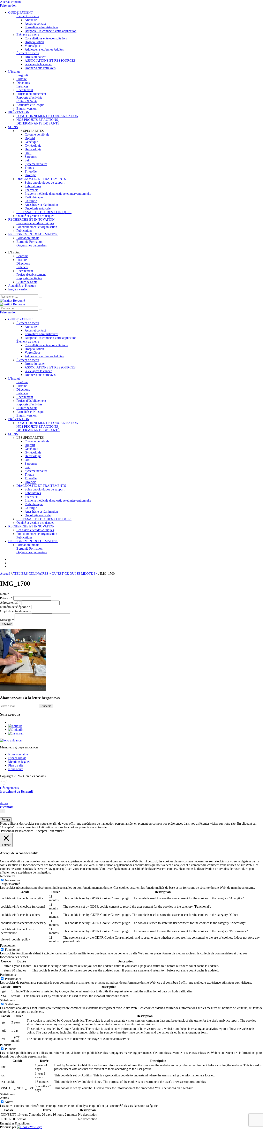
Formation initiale (27, 238)
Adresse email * (10, 602)
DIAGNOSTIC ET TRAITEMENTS (41, 179)
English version (26, 108)
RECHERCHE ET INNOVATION (31, 219)
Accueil (5, 573)
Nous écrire (15, 769)
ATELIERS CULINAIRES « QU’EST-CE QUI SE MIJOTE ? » (55, 573)
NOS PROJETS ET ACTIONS (37, 119)
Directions (23, 82)
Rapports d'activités (29, 278)
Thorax (29, 167)
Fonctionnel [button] (7, 945)
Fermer (6, 819)
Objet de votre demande (15, 611)
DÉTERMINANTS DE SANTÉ (38, 123)
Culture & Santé (26, 101)
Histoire (21, 79)
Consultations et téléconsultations (46, 38)
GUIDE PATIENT (20, 12)
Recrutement (24, 90)
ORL (28, 153)
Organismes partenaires (31, 245)
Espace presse (17, 758)
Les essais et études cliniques (35, 223)
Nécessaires (12, 880)
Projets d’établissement (31, 94)
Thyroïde (31, 171)
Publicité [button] (5, 1045)
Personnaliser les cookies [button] (17, 831)
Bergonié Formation (29, 241)
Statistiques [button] (7, 1000)
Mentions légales (19, 761)
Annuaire (31, 20)
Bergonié (22, 75)
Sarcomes (31, 156)
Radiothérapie (34, 197)
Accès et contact (35, 23)
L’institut (14, 71)
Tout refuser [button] (55, 831)
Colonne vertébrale (37, 134)
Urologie (30, 175)
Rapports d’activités (29, 97)
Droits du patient (35, 57)
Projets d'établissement (31, 274)
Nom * (4, 594)
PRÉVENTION (18, 112)
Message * (7, 619)
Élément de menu (27, 16)
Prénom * (6, 598)
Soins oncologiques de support (44, 182)
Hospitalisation (34, 42)
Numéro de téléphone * (15, 607)
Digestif (30, 138)
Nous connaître (18, 754)
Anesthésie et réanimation (41, 204)
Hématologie (33, 149)
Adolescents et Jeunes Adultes (44, 49)
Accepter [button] (41, 831)
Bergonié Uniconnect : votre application (50, 31)
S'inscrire (45, 706)
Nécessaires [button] (7, 876)
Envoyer (7, 623)
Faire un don (8, 5)
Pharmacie (31, 190)
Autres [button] (4, 1098)
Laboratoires (33, 186)
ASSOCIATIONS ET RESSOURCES (50, 60)
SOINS (13, 127)
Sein (27, 160)
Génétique (31, 142)
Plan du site (15, 765)
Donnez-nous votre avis (40, 68)
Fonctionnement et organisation (36, 227)
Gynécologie (33, 145)
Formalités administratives (41, 27)
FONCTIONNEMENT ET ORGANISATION (47, 116)
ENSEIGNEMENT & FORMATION (33, 234)
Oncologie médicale (38, 208)
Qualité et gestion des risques (35, 216)
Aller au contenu (11, 1)
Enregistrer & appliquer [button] (15, 1123)
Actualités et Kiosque (30, 105)
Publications (24, 230)
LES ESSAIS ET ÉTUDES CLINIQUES (44, 212)
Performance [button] (8, 974)
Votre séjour (32, 45)
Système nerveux (36, 164)
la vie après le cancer (38, 64)
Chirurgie (31, 201)
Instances (22, 86)
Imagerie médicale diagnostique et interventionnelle (58, 193)
